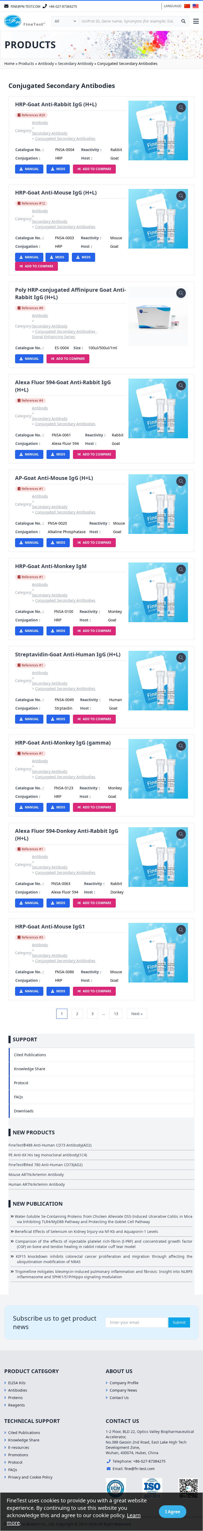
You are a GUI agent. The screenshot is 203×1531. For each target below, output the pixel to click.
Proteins (15, 1397)
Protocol (21, 1082)
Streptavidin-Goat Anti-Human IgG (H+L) (68, 654)
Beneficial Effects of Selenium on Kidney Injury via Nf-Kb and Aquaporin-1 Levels (87, 1231)
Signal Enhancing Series (53, 336)
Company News (123, 1390)
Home (9, 63)
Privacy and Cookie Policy (30, 1477)
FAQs (18, 1096)
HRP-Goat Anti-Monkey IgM (51, 566)
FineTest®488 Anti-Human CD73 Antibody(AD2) (49, 1145)
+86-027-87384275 (149, 1461)
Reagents (16, 1405)
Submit (179, 1322)
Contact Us (119, 1397)
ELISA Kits (17, 1382)
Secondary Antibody (75, 63)
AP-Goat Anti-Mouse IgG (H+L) (54, 477)
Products (26, 63)
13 (116, 1013)
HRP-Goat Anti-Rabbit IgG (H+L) (56, 104)
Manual (32, 169)
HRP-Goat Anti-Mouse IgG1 (50, 926)
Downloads (24, 1110)
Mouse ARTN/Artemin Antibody (36, 1174)
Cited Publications (30, 1054)
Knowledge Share (29, 1068)
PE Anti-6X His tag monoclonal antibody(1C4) (47, 1154)
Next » (136, 1013)
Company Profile (124, 1382)
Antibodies (17, 1390)
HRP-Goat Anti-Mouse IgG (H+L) (56, 192)
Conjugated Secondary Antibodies (65, 138)
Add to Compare (97, 169)
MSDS (60, 169)
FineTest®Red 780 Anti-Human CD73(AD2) (45, 1164)
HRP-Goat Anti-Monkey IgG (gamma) (63, 742)
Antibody (46, 63)
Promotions (18, 1454)
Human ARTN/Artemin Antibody (36, 1184)
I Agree (172, 1512)
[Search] (183, 21)
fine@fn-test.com (139, 1468)
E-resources (18, 1447)
